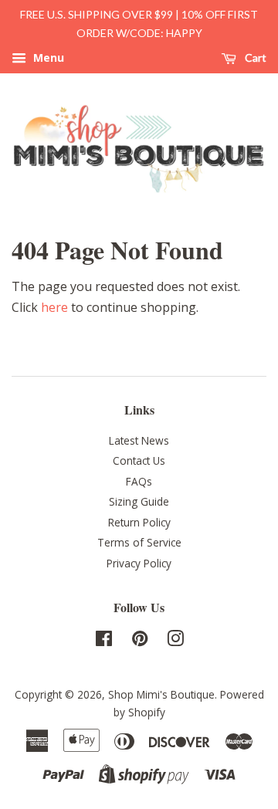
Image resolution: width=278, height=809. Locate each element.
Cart (254, 57)
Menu (47, 57)
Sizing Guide (139, 501)
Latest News (139, 440)
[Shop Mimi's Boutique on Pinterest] (139, 641)
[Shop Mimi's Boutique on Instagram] (175, 641)
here (54, 307)
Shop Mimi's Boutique (161, 694)
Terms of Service (139, 542)
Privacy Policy (139, 563)
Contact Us (139, 460)
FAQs (139, 481)
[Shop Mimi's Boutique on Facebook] (104, 641)
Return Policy (139, 522)
